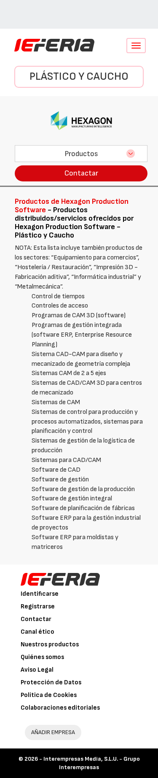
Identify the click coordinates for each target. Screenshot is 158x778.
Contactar (81, 173)
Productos (81, 153)
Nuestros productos (50, 644)
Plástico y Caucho (79, 76)
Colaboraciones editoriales (60, 708)
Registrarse (38, 606)
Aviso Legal (37, 670)
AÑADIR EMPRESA (53, 732)
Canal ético (37, 632)
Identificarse (40, 594)
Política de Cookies (49, 695)
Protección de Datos (51, 682)
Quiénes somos (42, 657)
